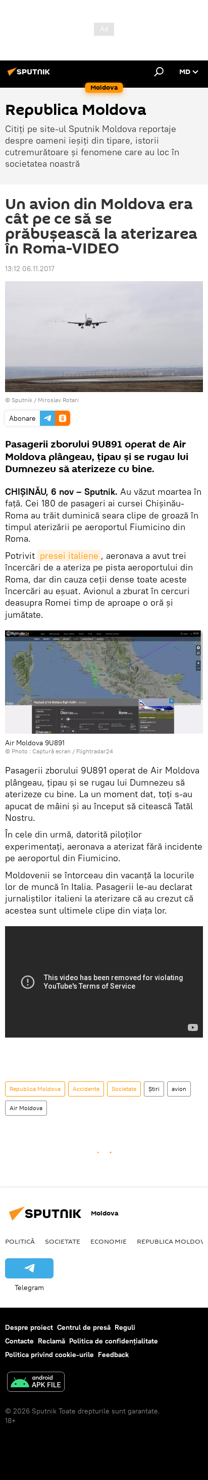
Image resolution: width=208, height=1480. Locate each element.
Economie (108, 1241)
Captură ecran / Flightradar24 (72, 751)
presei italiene (69, 555)
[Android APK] (36, 1383)
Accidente (86, 1088)
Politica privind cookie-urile (49, 1354)
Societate (124, 1088)
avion (179, 1088)
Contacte (19, 1340)
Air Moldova (26, 1108)
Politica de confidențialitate (113, 1340)
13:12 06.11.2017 (30, 268)
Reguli (125, 1327)
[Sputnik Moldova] (30, 75)
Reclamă (51, 1340)
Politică (20, 1241)
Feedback (113, 1354)
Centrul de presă (84, 1327)
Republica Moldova (35, 1088)
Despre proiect (29, 1327)
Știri (154, 1088)
